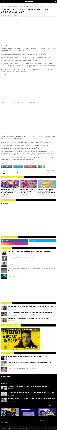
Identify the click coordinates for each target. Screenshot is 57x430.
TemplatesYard (13, 428)
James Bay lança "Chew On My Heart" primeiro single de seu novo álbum (28, 318)
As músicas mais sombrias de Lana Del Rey (20, 275)
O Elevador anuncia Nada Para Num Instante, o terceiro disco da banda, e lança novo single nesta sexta (31, 399)
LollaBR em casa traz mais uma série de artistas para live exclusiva (27, 356)
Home (45, 428)
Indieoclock (28, 2)
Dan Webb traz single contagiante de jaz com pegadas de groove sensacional (8, 192)
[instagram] (14, 243)
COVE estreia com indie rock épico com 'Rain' (20, 257)
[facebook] (14, 240)
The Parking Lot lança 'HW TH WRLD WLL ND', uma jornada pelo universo (28, 386)
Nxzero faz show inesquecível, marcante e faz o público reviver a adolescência (27, 419)
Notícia (9, 6)
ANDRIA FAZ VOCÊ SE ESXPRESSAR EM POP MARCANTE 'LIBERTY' (24, 263)
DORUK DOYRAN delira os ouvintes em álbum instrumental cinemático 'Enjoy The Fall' (31, 269)
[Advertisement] (28, 290)
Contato (54, 428)
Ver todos (51, 405)
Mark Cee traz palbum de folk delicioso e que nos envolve (27, 191)
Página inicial (4, 6)
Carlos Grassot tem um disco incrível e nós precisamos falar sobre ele (46, 191)
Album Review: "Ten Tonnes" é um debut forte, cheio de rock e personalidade (30, 251)
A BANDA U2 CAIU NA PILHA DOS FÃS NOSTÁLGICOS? (46, 418)
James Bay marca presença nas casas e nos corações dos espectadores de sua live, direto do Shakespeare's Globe (31, 307)
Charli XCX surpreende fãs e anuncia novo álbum (22, 368)
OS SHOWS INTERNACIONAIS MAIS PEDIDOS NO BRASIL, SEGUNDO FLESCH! (9, 418)
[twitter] (42, 240)
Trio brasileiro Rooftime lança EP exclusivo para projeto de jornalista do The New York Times (31, 393)
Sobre (49, 428)
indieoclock (5, 15)
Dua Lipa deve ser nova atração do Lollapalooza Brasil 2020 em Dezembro (29, 362)
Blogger (26, 428)
